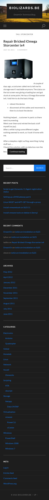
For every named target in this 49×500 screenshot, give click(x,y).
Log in (6, 467)
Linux (5, 359)
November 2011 (10, 293)
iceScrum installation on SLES (27, 232)
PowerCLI (11, 422)
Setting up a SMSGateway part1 (17, 197)
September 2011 (10, 298)
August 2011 (9, 303)
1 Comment (22, 50)
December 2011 (10, 287)
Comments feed (10, 478)
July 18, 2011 (9, 50)
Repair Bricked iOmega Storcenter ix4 (20, 43)
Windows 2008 (11, 443)
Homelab (7, 354)
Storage (6, 396)
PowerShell (10, 438)
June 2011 (7, 314)
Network (7, 364)
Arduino (8, 338)
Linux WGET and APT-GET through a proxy (22, 202)
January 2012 (9, 282)
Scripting (7, 380)
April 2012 (8, 277)
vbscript (8, 391)
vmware (8, 417)
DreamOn (7, 232)
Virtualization (9, 412)
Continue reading (17, 151)
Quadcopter (10, 343)
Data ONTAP (13, 406)
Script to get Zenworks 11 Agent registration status (22, 190)
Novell (6, 370)
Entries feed (8, 473)
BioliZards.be (24, 8)
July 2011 (7, 308)
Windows (7, 433)
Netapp (8, 401)
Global (6, 349)
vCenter (10, 427)
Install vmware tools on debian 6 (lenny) (20, 212)
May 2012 (7, 272)
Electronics (8, 333)
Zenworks (9, 375)
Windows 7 (10, 448)
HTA (7, 385)
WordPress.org (9, 483)
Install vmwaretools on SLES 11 (16, 207)
